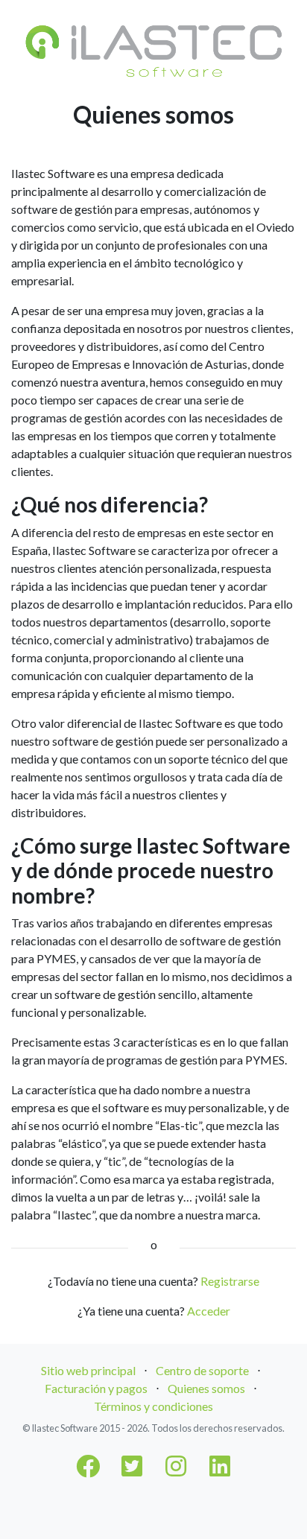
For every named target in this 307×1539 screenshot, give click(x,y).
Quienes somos (206, 1388)
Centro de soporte (202, 1370)
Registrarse (229, 1281)
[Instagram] (176, 1470)
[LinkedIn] (220, 1470)
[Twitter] (132, 1470)
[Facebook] (88, 1470)
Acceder (208, 1311)
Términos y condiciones (153, 1406)
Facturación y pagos (96, 1388)
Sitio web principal (88, 1370)
